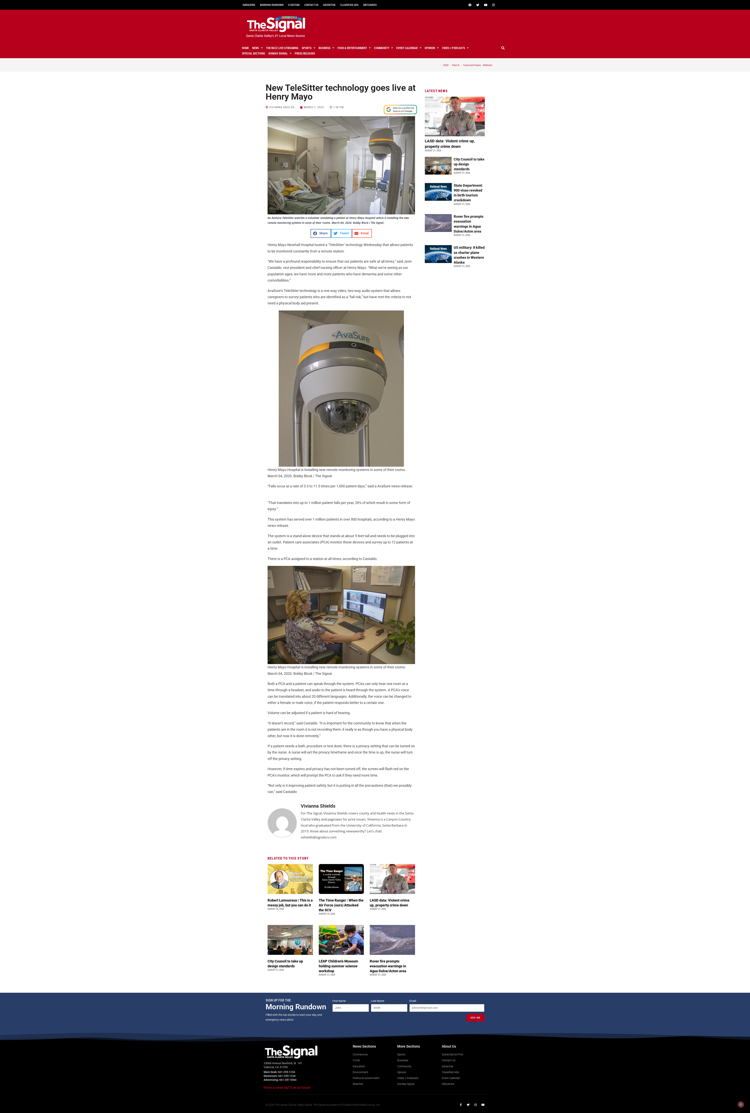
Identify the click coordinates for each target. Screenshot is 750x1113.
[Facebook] (470, 5)
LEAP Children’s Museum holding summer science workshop (338, 966)
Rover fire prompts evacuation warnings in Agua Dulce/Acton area (388, 966)
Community (381, 48)
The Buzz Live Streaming (282, 48)
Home (245, 48)
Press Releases (305, 53)
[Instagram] (493, 5)
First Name (339, 1000)
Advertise (329, 4)
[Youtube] (485, 5)
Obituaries (370, 4)
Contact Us (311, 4)
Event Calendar (407, 48)
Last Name (378, 1000)
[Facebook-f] (460, 1104)
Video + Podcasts (453, 48)
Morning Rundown (272, 4)
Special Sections (253, 53)
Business (324, 48)
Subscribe (249, 4)
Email (413, 1000)
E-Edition (294, 4)
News (255, 48)
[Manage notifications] (741, 1104)
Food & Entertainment (352, 48)
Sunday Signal (278, 53)
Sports (307, 48)
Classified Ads (349, 4)
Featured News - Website (477, 65)
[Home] (438, 65)
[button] (503, 48)
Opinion (430, 48)
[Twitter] (478, 5)
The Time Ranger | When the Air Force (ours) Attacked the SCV (341, 905)
